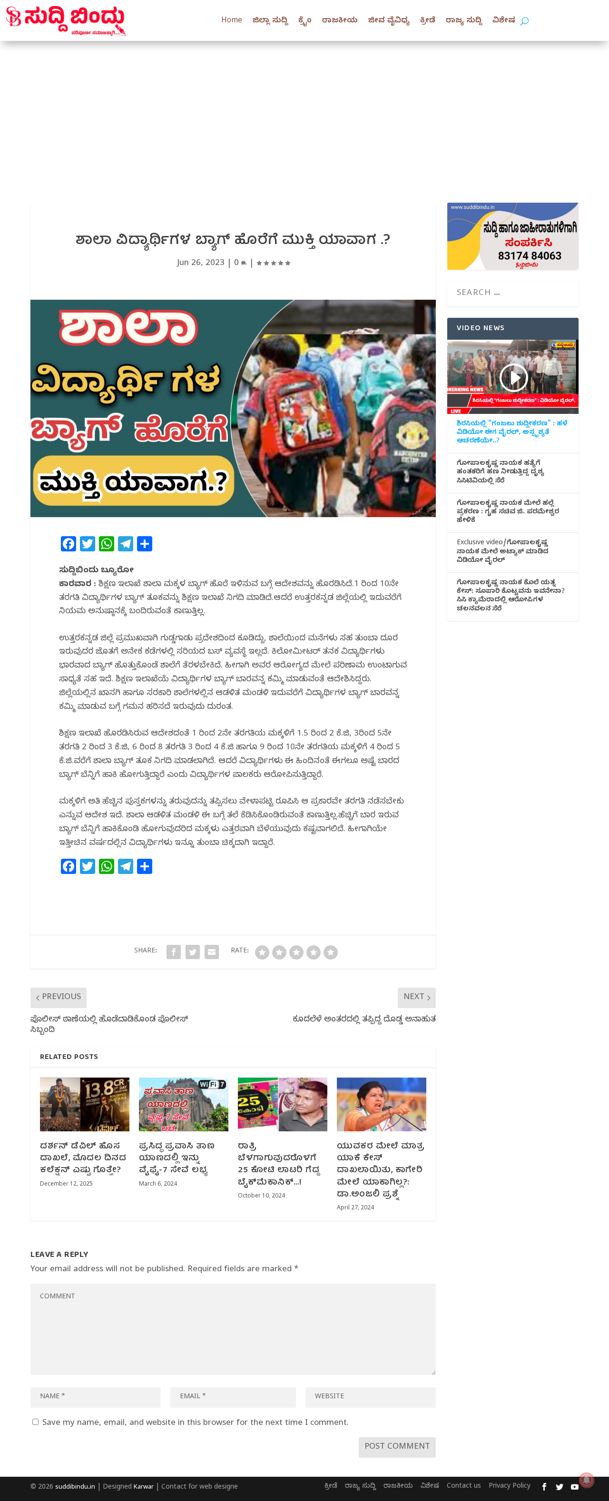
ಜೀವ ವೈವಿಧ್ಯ (389, 21)
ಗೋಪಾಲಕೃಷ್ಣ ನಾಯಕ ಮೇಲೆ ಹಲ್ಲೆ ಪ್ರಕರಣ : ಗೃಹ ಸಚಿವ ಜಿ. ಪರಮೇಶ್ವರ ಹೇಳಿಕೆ (508, 513)
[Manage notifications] (586, 1480)
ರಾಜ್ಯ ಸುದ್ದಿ (464, 21)
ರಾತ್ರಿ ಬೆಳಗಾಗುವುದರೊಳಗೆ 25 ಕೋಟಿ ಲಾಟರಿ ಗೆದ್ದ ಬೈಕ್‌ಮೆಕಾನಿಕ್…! (278, 1164)
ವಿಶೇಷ (503, 21)
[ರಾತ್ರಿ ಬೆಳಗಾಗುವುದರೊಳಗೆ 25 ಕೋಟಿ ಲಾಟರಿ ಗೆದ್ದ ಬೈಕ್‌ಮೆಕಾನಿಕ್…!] (282, 1104)
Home (231, 21)
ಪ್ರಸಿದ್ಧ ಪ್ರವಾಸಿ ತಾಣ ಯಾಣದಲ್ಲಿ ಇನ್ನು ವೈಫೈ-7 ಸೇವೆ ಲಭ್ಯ (177, 1158)
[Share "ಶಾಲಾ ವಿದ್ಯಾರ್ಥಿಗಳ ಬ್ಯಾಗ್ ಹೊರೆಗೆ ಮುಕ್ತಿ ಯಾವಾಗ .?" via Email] (211, 951)
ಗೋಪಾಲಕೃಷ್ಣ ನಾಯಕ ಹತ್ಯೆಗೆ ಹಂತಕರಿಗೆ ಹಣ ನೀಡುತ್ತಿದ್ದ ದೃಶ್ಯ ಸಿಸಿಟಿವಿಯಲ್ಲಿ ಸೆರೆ (500, 473)
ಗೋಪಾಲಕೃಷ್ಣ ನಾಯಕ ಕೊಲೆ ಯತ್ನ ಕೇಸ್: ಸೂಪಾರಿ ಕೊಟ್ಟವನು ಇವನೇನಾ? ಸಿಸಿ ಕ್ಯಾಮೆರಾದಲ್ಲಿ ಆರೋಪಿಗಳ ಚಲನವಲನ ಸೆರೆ (511, 596)
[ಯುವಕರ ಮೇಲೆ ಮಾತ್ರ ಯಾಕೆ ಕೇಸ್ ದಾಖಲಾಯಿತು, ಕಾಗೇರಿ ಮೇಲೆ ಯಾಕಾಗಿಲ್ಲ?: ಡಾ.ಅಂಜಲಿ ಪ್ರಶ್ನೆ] (381, 1104)
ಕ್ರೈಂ (305, 21)
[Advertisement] (304, 112)
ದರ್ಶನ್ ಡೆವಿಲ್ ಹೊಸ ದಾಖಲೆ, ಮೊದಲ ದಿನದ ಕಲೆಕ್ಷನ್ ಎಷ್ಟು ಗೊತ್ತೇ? (83, 1158)
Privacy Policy (509, 1486)
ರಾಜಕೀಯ (340, 21)
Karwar (144, 1487)
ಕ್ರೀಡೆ (427, 21)
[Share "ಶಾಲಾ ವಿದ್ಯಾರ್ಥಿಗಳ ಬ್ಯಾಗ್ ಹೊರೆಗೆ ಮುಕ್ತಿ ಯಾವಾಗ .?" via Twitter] (192, 951)
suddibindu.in (75, 1487)
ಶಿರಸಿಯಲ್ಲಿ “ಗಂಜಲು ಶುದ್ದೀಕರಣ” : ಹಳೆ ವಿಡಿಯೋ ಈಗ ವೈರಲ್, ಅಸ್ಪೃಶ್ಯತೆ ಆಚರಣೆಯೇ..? (512, 433)
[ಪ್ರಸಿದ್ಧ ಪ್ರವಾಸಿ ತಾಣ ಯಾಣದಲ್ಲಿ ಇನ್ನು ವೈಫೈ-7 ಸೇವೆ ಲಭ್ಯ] (183, 1104)
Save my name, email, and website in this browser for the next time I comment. (195, 1423)
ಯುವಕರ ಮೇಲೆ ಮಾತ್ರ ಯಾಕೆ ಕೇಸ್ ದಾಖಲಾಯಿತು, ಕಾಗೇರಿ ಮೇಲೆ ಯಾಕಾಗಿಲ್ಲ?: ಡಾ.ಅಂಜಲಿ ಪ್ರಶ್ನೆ (380, 1170)
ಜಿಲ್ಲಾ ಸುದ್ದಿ (270, 21)
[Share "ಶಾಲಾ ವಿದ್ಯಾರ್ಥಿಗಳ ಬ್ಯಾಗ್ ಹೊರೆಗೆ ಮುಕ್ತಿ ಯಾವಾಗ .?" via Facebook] (173, 951)
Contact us (464, 1486)
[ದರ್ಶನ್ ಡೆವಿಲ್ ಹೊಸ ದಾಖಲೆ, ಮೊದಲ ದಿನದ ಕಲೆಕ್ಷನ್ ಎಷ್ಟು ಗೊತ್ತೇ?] (84, 1104)
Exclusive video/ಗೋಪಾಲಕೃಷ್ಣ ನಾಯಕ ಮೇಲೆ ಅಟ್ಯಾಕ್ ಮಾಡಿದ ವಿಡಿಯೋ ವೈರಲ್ (503, 552)
